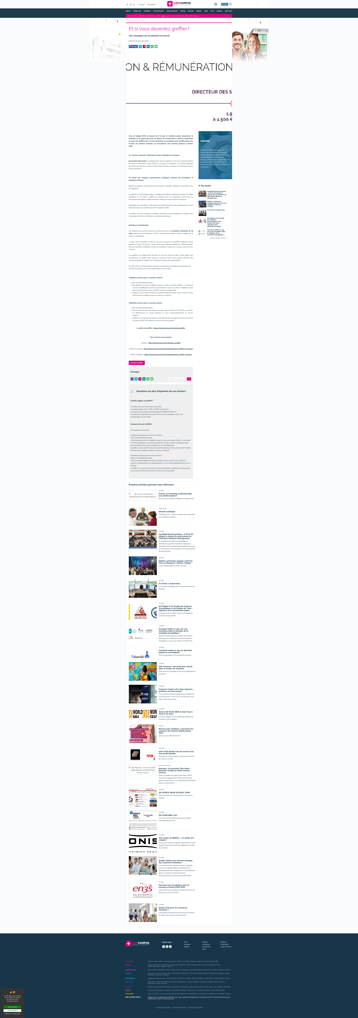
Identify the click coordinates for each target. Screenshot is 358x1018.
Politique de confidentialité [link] (12, 1014)
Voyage (182, 11)
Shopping (185, 970)
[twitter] (130, 4)
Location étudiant (193, 982)
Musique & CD (176, 987)
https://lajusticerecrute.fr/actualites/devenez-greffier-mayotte (168, 355)
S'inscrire (224, 4)
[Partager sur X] (140, 46)
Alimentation (208, 978)
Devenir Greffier (136, 363)
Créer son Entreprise (209, 965)
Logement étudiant (162, 982)
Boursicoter (191, 990)
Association (129, 993)
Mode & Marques (159, 970)
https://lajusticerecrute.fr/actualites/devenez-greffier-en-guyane (168, 349)
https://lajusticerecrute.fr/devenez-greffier (164, 343)
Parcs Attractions (174, 973)
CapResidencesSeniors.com (167, 997)
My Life (228, 970)
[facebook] (127, 4)
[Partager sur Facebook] (132, 378)
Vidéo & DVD (193, 987)
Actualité (163, 16)
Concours (185, 987)
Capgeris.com (152, 997)
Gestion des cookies (196, 1007)
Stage (150, 965)
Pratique (166, 975)
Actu (212, 11)
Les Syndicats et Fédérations (207, 994)
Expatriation (196, 965)
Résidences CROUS (206, 982)
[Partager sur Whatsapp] (152, 46)
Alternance (166, 965)
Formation (137, 11)
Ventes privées (176, 970)
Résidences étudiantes (178, 982)
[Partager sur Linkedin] (148, 46)
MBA (187, 16)
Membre (217, 4)
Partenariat (224, 944)
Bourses (184, 990)
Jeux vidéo (208, 987)
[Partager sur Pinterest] (144, 46)
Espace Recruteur (154, 966)
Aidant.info (151, 999)
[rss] (134, 4)
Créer (150, 994)
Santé (168, 970)
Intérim (188, 965)
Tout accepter (12, 1007)
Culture (191, 11)
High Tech (228, 11)
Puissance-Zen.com (206, 997)
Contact (142, 4)
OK (189, 379)
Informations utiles (154, 983)
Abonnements (160, 978)
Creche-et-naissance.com (165, 999)
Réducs (227, 978)
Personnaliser (12, 1010)
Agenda (219, 11)
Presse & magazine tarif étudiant (159, 987)
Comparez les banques (156, 990)
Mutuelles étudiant (217, 990)
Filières (136, 16)
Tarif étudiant (158, 11)
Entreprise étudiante (179, 994)
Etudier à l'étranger (194, 16)
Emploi (128, 11)
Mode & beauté (172, 11)
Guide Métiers (142, 16)
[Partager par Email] (156, 46)
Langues (173, 16)
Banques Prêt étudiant (172, 990)
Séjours (221, 973)
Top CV (169, 966)
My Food (193, 970)
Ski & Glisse (198, 973)
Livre (215, 987)
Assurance (181, 978)
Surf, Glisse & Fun (154, 973)
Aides (216, 982)
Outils (218, 965)
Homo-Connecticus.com (222, 997)
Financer (222, 982)
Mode (201, 978)
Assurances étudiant (203, 990)
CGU (185, 942)
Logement (147, 11)
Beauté (150, 970)
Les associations (165, 994)
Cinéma (201, 987)
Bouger (205, 973)
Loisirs (168, 978)
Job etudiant (157, 965)
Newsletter (151, 4)
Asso (206, 11)
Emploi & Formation (203, 970)
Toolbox (158, 16)
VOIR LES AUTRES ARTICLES (218, 238)
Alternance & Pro (150, 16)
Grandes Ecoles (181, 16)
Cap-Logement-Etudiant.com (188, 997)
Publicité (223, 942)
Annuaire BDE (191, 994)
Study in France (225, 947)
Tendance (221, 970)
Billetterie (227, 987)
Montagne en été (187, 973)
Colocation (151, 982)
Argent (199, 11)
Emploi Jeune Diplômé (178, 965)
